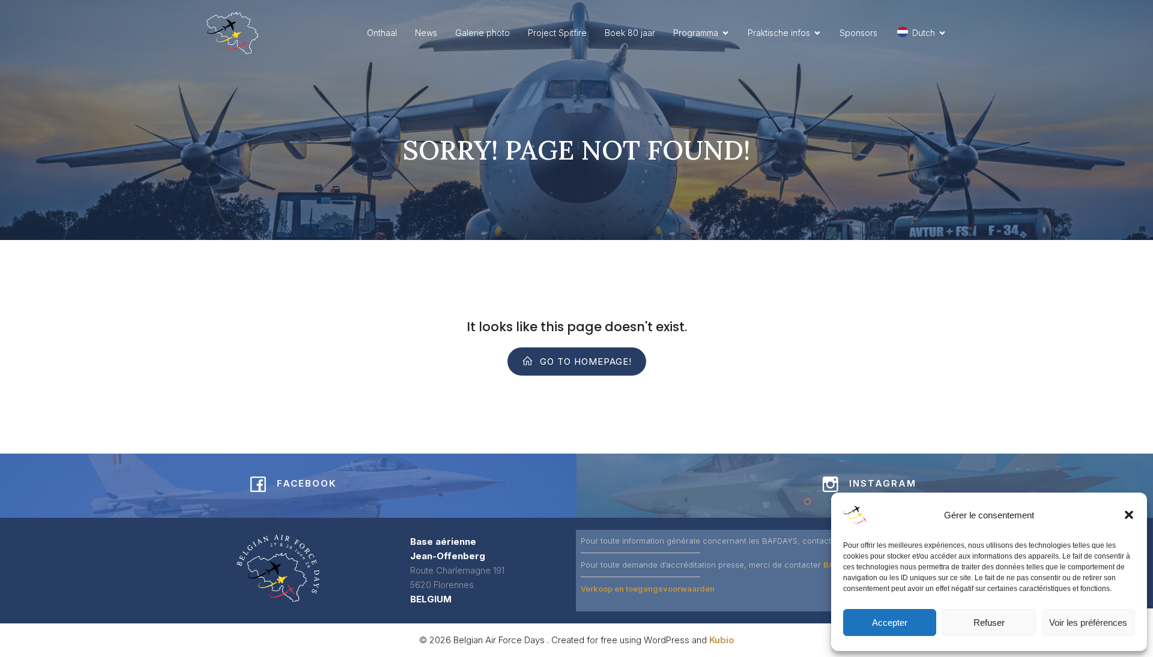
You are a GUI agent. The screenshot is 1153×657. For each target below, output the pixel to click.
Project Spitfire (557, 33)
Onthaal (382, 33)
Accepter (889, 622)
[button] (1129, 515)
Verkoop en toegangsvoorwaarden (648, 588)
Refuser (989, 622)
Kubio (721, 640)
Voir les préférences (1088, 622)
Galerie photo (482, 33)
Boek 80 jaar (630, 33)
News (426, 33)
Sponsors (858, 33)
